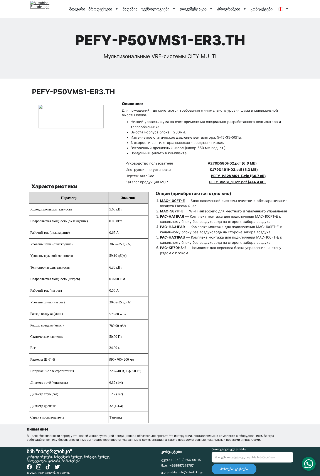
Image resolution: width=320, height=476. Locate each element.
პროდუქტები (100, 9)
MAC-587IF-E (172, 211)
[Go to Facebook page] (29, 466)
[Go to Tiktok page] (48, 466)
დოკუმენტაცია (193, 9)
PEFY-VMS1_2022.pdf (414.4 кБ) (237, 182)
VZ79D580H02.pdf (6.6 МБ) (232, 163)
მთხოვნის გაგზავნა (234, 469)
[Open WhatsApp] (309, 464)
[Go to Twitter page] (57, 466)
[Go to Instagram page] (38, 466)
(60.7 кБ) (257, 176)
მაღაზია (130, 9)
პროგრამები (228, 9)
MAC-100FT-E (172, 200)
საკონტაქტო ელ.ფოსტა (229, 449)
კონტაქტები (262, 9)
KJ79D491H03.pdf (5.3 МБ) (234, 169)
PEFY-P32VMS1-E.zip (230, 176)
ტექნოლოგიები (155, 9)
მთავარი (77, 9)
